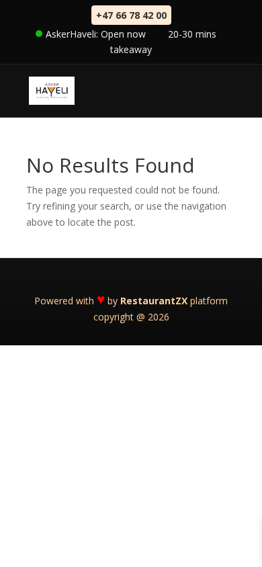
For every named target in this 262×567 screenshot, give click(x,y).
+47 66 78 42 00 (131, 15)
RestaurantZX (153, 300)
